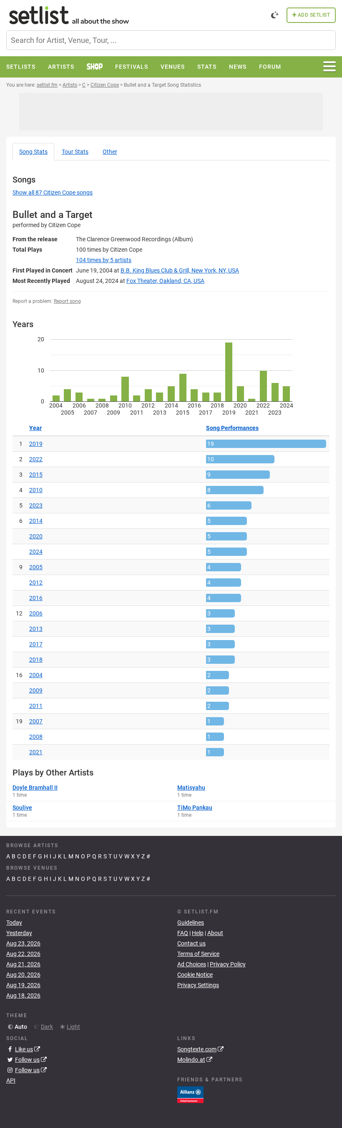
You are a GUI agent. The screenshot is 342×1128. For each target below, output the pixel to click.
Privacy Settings (198, 985)
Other (110, 151)
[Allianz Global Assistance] (190, 1094)
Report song (67, 301)
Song (33, 151)
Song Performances (232, 428)
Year (35, 428)
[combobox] (171, 40)
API (10, 1080)
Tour (75, 151)
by (103, 260)
